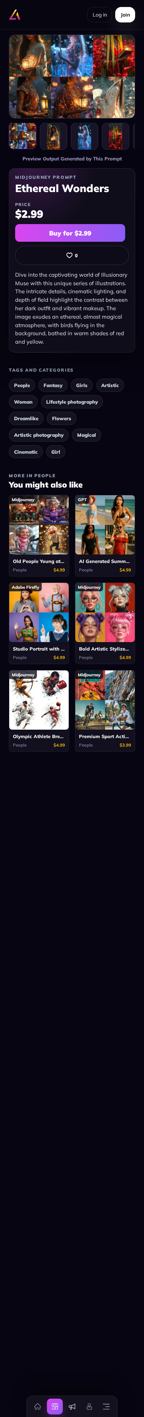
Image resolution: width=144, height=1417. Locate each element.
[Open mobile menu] (106, 1406)
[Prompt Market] (54, 1406)
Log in (100, 14)
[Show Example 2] (84, 136)
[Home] (37, 1406)
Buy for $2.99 (70, 233)
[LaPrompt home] (15, 15)
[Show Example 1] (53, 136)
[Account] (89, 1406)
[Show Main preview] (22, 135)
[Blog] (72, 1406)
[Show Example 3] (115, 136)
